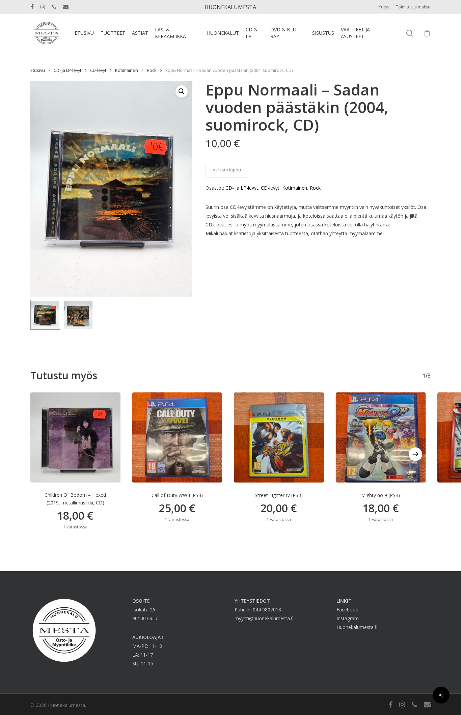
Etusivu (37, 70)
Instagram (347, 618)
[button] (181, 91)
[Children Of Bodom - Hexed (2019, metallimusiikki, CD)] (75, 437)
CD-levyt (98, 70)
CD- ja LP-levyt (67, 70)
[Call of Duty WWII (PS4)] (177, 437)
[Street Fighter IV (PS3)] (279, 437)
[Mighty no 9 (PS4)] (381, 437)
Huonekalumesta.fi (356, 627)
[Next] (415, 454)
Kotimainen (126, 70)
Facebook (347, 609)
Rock (152, 70)
